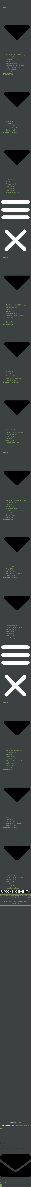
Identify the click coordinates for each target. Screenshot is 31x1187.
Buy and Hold (10, 126)
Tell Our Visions (18, 1122)
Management (10, 61)
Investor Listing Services (14, 128)
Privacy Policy (18, 1125)
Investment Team (11, 63)
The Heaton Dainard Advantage (16, 55)
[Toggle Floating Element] (1, 1185)
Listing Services (11, 67)
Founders (9, 59)
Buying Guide (10, 190)
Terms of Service (25, 1125)
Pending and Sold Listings (14, 182)
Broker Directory (11, 70)
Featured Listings (11, 180)
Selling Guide (10, 186)
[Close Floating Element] (1, 1128)
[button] (15, 225)
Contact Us (9, 72)
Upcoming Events (11, 57)
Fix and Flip (9, 124)
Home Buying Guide (12, 192)
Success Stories (11, 130)
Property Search (11, 184)
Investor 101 (10, 121)
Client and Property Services (15, 65)
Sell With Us (10, 188)
